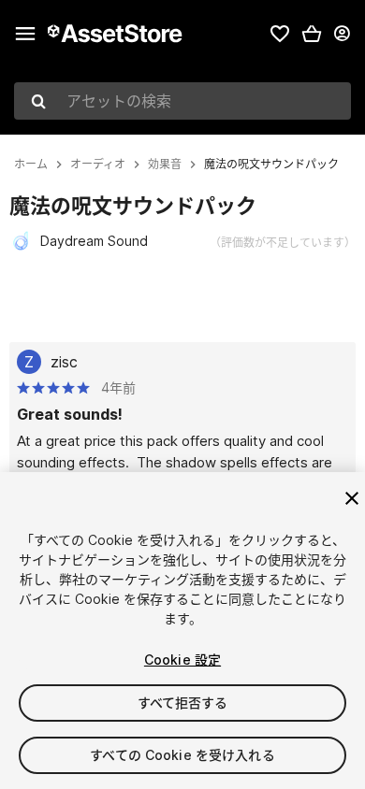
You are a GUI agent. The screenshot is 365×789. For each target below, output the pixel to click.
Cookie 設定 (182, 659)
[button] (311, 33)
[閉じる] (352, 498)
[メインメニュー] (25, 33)
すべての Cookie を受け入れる (182, 755)
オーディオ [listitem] (97, 164)
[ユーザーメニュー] (341, 33)
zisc (64, 361)
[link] (280, 33)
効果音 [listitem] (165, 164)
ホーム (31, 164)
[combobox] (182, 101)
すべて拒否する (183, 702)
